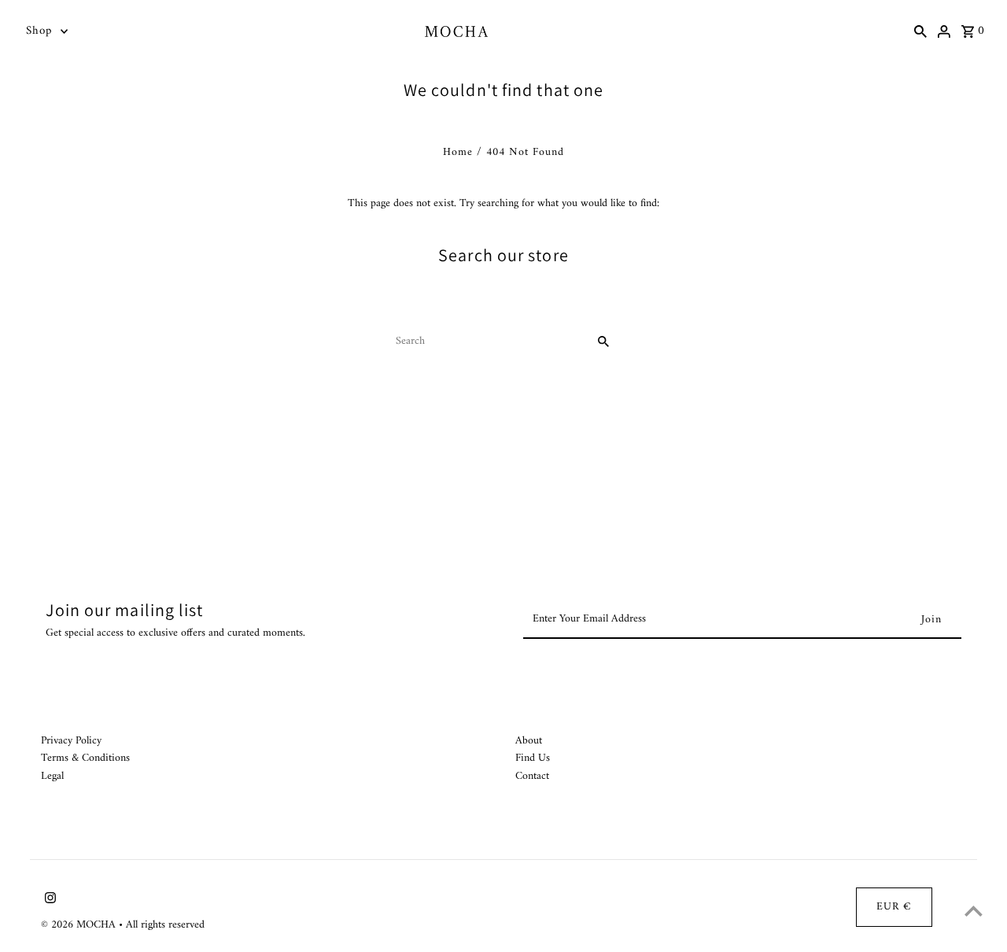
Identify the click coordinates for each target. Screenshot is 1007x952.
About (528, 741)
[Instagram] (48, 901)
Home (458, 152)
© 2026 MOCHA (80, 925)
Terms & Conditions (85, 758)
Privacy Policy (71, 741)
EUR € (894, 907)
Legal (52, 776)
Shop (39, 31)
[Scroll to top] (973, 910)
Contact (532, 776)
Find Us (532, 758)
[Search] (920, 31)
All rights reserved (165, 925)
